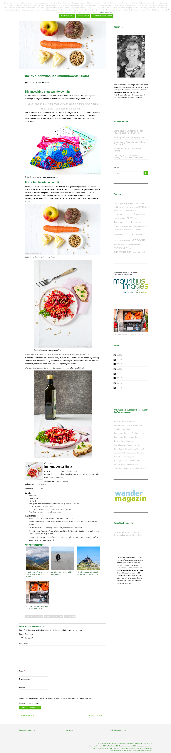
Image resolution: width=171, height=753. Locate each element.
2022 (119, 368)
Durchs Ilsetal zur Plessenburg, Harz (127, 445)
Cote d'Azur (129, 207)
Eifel (116, 210)
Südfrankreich (128, 230)
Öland (134, 252)
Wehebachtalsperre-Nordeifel (124, 421)
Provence (137, 218)
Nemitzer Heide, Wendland (123, 441)
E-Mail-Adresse (25, 679)
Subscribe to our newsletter (29, 704)
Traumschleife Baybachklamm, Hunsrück (129, 453)
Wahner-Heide (126, 241)
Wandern (138, 239)
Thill (39, 82)
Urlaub (139, 234)
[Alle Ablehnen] (168, 10)
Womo (128, 248)
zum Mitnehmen (70, 616)
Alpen (115, 203)
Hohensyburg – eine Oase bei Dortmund (128, 461)
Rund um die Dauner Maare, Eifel (126, 464)
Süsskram (118, 234)
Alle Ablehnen (83, 16)
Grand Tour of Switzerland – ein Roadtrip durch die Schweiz (128, 131)
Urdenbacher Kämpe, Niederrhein (126, 437)
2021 (119, 373)
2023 (119, 364)
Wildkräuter (124, 244)
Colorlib (134, 750)
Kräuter (143, 214)
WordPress (148, 750)
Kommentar (24, 643)
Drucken (49, 463)
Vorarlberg (117, 240)
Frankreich (130, 210)
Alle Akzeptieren (67, 16)
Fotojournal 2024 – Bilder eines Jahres (128, 149)
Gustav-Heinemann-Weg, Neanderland (128, 425)
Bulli (116, 206)
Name (22, 671)
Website (22, 687)
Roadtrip (117, 226)
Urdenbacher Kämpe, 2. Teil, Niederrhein (129, 433)
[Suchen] (146, 173)
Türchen (129, 233)
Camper (121, 207)
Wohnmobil (119, 247)
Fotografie (122, 211)
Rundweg (125, 226)
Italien (138, 214)
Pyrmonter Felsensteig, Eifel (124, 457)
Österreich (141, 252)
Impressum (69, 730)
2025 (119, 354)
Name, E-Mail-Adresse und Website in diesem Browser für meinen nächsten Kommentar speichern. (55, 698)
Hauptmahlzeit (30, 616)
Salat (60, 616)
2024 (119, 359)
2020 (119, 378)
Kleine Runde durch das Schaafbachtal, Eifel (130, 468)
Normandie (122, 218)
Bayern (120, 203)
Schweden (137, 226)
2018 (119, 387)
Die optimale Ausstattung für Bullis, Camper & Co (130, 142)
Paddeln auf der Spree (122, 429)
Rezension (126, 223)
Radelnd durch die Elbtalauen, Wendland (129, 449)
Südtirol (137, 229)
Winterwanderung (135, 244)
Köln (115, 218)
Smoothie (145, 226)
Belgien (126, 203)
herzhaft (39, 616)
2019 (119, 382)
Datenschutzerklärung (27, 730)
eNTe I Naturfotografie (118, 730)
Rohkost (54, 616)
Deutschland (140, 206)
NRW (130, 218)
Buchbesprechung (137, 203)
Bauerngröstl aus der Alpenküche (129, 137)
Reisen (118, 222)
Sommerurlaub (118, 230)
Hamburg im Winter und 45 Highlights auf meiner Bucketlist (128, 156)
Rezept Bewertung (26, 634)
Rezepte (47, 82)
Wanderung (117, 244)
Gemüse (138, 211)
